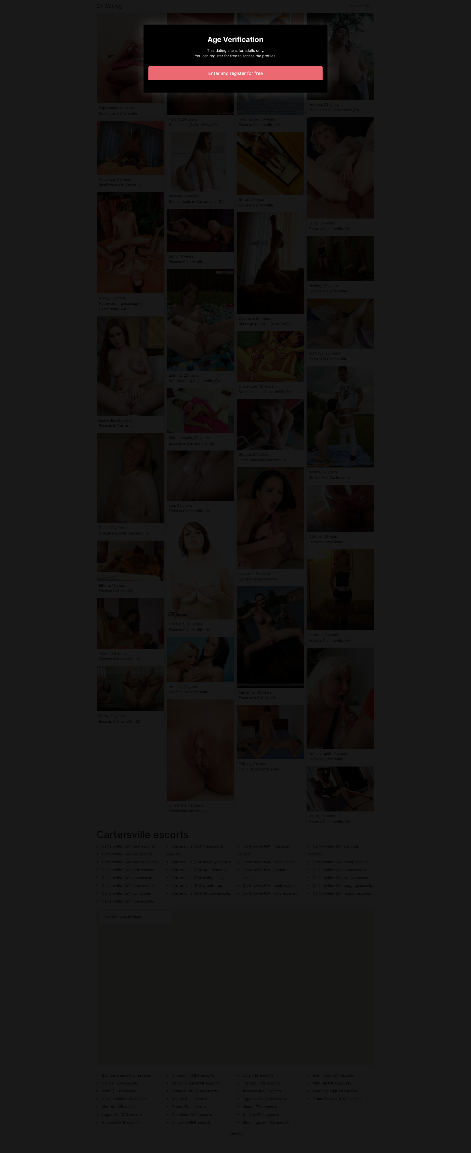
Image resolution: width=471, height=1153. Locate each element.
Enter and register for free (235, 73)
